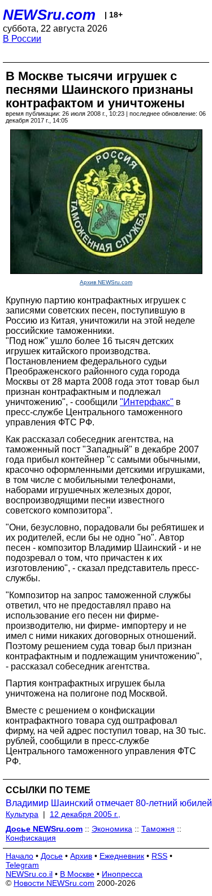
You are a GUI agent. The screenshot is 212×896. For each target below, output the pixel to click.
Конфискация (31, 837)
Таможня (158, 828)
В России (22, 39)
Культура (22, 814)
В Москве (77, 873)
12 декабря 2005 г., (85, 814)
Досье (52, 855)
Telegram (22, 864)
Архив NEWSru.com (106, 282)
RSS (159, 855)
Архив (81, 855)
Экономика (112, 828)
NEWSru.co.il (29, 873)
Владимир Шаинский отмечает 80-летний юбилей (109, 803)
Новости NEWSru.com (54, 883)
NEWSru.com (49, 14)
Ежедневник (121, 855)
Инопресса (122, 873)
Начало (19, 855)
